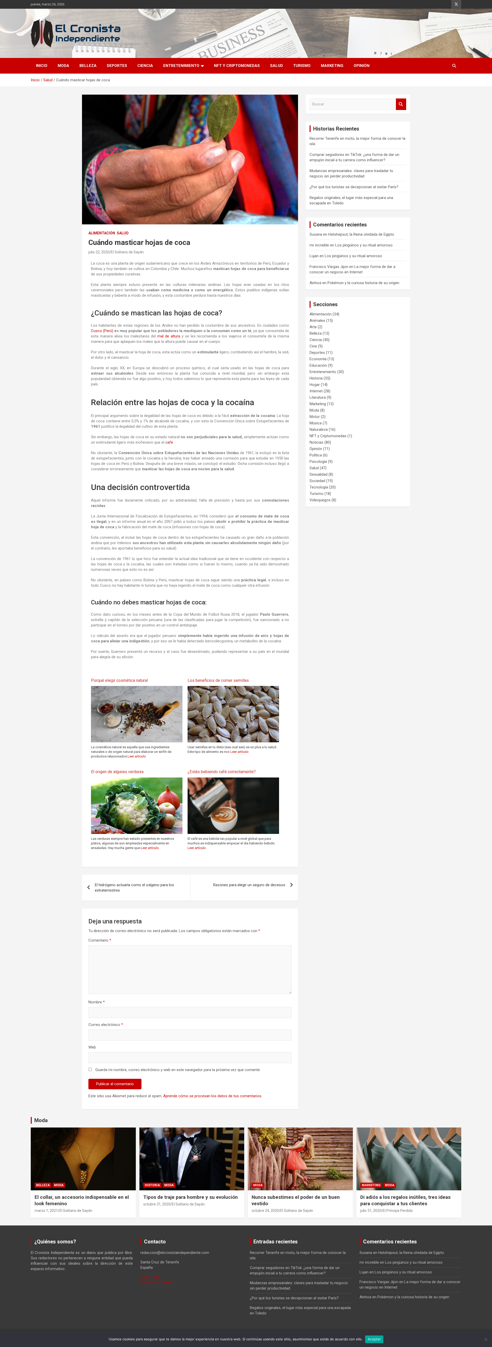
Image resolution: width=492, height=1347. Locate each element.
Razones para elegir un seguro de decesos (249, 885)
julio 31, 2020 (370, 1211)
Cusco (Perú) (102, 330)
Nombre (96, 1002)
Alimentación (101, 233)
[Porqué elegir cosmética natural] (136, 688)
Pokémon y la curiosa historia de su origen (363, 283)
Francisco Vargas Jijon (329, 266)
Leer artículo (137, 756)
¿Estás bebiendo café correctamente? (222, 771)
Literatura (318, 397)
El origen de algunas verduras (117, 771)
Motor (315, 416)
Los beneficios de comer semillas (218, 680)
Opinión (362, 65)
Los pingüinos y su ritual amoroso (364, 245)
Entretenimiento (181, 65)
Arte (313, 327)
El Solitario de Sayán (127, 252)
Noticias (316, 442)
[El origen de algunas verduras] (136, 780)
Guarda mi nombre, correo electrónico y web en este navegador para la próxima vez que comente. (178, 1069)
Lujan (314, 256)
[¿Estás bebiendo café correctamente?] (233, 780)
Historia (316, 378)
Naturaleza (319, 429)
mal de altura (168, 336)
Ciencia (145, 65)
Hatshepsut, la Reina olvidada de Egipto (361, 234)
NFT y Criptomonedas (237, 65)
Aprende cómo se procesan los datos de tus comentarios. (212, 1096)
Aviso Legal (150, 1277)
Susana (316, 234)
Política (316, 455)
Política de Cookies (156, 1282)
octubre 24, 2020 (265, 1211)
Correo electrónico (105, 1024)
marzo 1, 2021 (46, 1211)
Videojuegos (320, 500)
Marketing (332, 65)
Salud (276, 65)
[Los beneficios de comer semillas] (233, 688)
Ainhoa (315, 283)
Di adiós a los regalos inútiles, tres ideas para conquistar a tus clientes (405, 1200)
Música (316, 423)
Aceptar (374, 1339)
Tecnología (319, 487)
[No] (485, 1339)
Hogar (315, 384)
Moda (63, 65)
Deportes (117, 65)
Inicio (41, 65)
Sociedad (317, 480)
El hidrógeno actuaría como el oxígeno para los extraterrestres (134, 888)
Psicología (318, 461)
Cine (313, 346)
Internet (316, 391)
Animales (317, 320)
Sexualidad (318, 474)
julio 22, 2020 (98, 252)
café (169, 442)
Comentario (99, 940)
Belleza (88, 65)
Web (92, 1047)
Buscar (401, 104)
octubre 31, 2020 (156, 1204)
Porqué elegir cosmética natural (119, 680)
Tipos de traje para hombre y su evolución (190, 1197)
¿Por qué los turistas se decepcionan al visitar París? (354, 187)
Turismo (302, 65)
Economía (318, 359)
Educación (318, 365)
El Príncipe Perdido (398, 1211)
